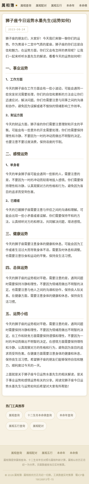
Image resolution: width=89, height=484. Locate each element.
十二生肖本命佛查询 (40, 415)
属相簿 (8, 5)
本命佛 (74, 452)
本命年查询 (66, 415)
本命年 (70, 5)
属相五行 (56, 5)
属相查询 (25, 5)
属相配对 (41, 5)
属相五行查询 (17, 425)
